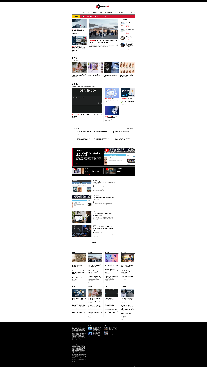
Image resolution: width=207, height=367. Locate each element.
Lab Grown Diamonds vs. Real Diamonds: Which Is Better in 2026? (110, 75)
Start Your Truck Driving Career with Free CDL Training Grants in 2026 (113, 328)
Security (74, 286)
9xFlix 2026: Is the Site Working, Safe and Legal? (129, 24)
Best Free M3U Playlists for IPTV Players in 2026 (103, 139)
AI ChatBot (75, 114)
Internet (94, 211)
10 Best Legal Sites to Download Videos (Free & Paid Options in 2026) (98, 17)
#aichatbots (108, 98)
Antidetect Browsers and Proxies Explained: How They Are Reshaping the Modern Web (94, 334)
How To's (94, 225)
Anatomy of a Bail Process (101, 131)
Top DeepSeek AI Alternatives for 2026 (111, 100)
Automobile (123, 286)
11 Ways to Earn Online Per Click (129, 37)
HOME (83, 12)
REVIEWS (121, 12)
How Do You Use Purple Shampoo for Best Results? (94, 74)
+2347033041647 (76, 361)
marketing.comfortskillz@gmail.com (79, 359)
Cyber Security (88, 168)
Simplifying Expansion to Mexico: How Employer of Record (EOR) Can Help (78, 48)
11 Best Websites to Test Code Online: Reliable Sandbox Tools (123, 139)
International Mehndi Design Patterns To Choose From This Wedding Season (126, 75)
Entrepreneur (124, 252)
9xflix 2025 (95, 180)
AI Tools (95, 12)
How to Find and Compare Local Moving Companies (122, 132)
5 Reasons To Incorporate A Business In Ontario (78, 30)
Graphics (107, 252)
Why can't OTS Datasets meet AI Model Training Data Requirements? (111, 118)
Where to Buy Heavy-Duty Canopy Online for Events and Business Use (103, 41)
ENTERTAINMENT (108, 12)
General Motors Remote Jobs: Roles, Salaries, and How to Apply (113, 333)
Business (91, 40)
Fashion (90, 286)
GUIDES (100, 12)
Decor (73, 252)
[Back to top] (204, 364)
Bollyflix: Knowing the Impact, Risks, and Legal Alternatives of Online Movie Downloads (93, 171)
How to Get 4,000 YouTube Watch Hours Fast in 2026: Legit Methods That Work (129, 45)
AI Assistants (108, 116)
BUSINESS (89, 12)
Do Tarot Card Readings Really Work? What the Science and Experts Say (79, 75)
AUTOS (116, 12)
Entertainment (119, 168)
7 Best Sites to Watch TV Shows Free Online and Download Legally (83, 140)
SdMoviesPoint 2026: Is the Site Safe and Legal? (130, 31)
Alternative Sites (79, 150)
